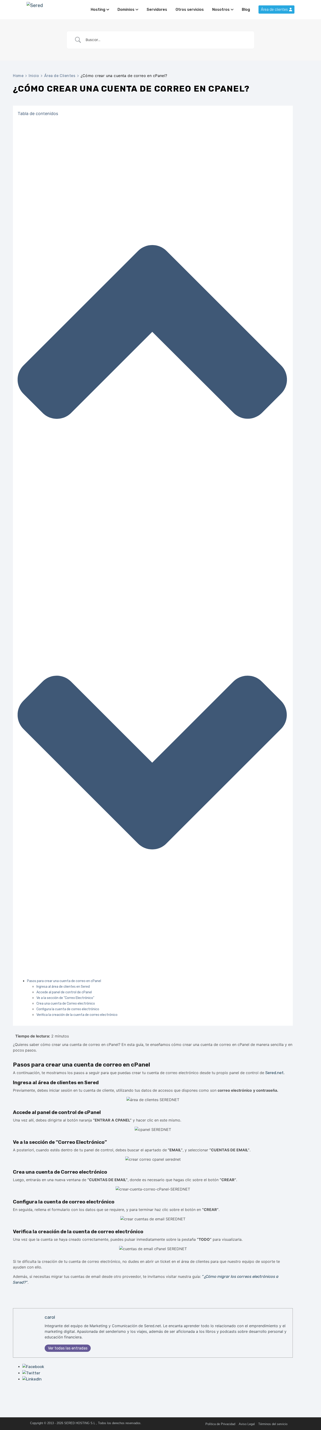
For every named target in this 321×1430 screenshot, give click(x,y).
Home (18, 75)
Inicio (34, 75)
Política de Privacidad (220, 1424)
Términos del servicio (272, 1424)
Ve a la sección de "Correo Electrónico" (65, 998)
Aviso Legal (247, 1424)
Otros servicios (190, 9)
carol (50, 1317)
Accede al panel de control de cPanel (64, 992)
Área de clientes (274, 9)
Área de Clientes (59, 75)
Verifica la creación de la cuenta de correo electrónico (76, 1015)
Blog (246, 9)
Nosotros (221, 9)
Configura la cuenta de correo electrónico (67, 1009)
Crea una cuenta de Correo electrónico (65, 1004)
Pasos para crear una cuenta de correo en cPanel (64, 981)
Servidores (157, 9)
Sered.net (274, 1072)
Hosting (98, 9)
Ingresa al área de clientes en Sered (63, 987)
